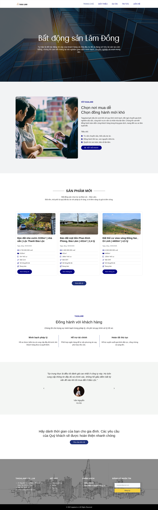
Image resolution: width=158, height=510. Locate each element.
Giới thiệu (103, 4)
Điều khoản (89, 483)
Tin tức (125, 4)
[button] (44, 388)
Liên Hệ (136, 4)
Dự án (115, 4)
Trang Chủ (88, 4)
